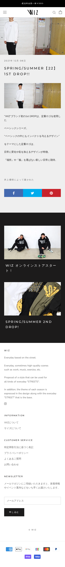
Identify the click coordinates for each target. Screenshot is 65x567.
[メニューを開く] (5, 12)
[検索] (54, 12)
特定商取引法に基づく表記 (18, 447)
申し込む (14, 512)
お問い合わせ (11, 464)
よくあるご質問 (12, 458)
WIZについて (11, 422)
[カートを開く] (60, 12)
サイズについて (12, 428)
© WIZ (32, 530)
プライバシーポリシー (16, 453)
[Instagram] (5, 403)
